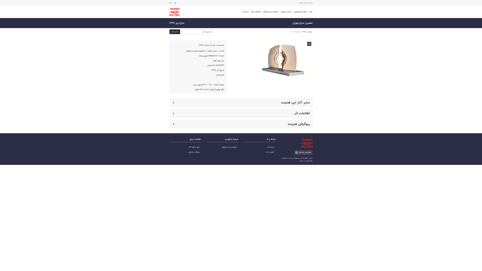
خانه (311, 12)
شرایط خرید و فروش (270, 12)
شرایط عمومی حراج (306, 3)
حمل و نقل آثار (194, 147)
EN (170, 3)
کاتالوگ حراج (256, 12)
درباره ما (246, 12)
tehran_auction (305, 152)
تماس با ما (270, 152)
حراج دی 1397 (307, 32)
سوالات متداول (194, 152)
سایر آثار (174, 31)
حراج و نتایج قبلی (300, 12)
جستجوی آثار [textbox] (207, 32)
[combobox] (197, 31)
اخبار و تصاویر (286, 12)
